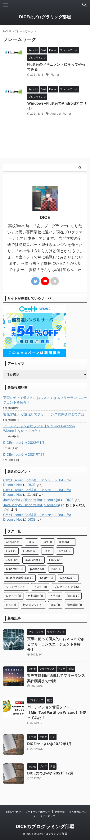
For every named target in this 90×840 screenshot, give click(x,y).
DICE (31, 485)
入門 (55, 595)
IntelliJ (64, 551)
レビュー (13, 595)
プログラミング (66, 586)
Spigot (46, 577)
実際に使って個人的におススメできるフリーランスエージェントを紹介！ (45, 400)
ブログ (40, 586)
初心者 (73, 595)
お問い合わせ (13, 811)
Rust (56, 569)
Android (55, 113)
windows (68, 577)
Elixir (11, 551)
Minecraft (14, 569)
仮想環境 (35, 595)
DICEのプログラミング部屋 (45, 16)
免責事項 (60, 811)
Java (12, 560)
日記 (11, 604)
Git (47, 551)
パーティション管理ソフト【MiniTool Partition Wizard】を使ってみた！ (39, 428)
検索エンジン (33, 604)
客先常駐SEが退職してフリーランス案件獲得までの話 (43, 414)
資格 (55, 604)
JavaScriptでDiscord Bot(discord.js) (31, 500)
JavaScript (33, 560)
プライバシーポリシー (37, 811)
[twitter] (35, 281)
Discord (66, 542)
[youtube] (45, 281)
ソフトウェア (16, 586)
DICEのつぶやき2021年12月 (24, 454)
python (37, 569)
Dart (47, 542)
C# (31, 542)
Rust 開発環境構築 (19, 577)
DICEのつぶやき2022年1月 (23, 442)
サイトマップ (47, 816)
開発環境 (74, 604)
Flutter (54, 74)
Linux (55, 560)
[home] (54, 281)
